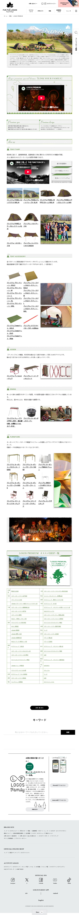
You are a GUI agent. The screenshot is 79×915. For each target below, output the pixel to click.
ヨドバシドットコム (49, 682)
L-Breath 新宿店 (15, 630)
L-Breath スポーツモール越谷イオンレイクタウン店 (24, 603)
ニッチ (45, 630)
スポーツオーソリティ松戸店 (18, 611)
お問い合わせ (32, 3)
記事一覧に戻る (40, 708)
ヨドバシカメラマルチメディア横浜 (20, 660)
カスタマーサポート (44, 836)
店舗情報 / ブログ (36, 830)
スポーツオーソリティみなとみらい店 (21, 651)
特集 (50, 11)
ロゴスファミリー (25, 852)
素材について (7, 833)
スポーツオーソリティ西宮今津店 (52, 626)
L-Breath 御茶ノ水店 (16, 634)
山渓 (45, 655)
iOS (26, 893)
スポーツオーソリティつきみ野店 (19, 655)
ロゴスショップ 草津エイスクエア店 (53, 600)
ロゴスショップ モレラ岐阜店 (19, 674)
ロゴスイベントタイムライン (57, 866)
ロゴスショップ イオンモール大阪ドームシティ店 (57, 607)
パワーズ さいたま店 (16, 600)
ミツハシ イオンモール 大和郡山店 (53, 596)
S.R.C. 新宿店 (15, 626)
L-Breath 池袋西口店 (16, 638)
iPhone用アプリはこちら (59, 785)
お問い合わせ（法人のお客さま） (28, 836)
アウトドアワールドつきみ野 (18, 670)
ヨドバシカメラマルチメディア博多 (53, 651)
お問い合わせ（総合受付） (10, 836)
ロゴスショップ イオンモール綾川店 (53, 646)
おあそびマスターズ (9, 869)
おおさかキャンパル (49, 611)
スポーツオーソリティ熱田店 (18, 678)
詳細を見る (35, 809)
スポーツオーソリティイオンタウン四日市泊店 (56, 591)
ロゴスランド (7, 866)
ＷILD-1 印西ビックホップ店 (19, 619)
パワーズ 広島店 (48, 641)
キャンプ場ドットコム (27, 866)
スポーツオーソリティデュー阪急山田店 (54, 615)
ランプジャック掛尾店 (17, 682)
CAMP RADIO (19, 869)
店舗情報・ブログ (59, 10)
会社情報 (28, 833)
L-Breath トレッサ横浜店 (17, 665)
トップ (5, 830)
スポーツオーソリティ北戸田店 (19, 596)
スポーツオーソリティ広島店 (51, 634)
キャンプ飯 (45, 866)
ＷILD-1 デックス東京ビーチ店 (19, 641)
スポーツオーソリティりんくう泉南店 (53, 619)
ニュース (68, 11)
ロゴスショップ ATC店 (50, 603)
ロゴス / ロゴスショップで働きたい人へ (42, 833)
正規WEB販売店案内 (18, 833)
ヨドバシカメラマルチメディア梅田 (53, 622)
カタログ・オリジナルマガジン (58, 830)
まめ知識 (38, 866)
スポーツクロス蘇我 (16, 615)
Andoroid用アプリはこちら (59, 800)
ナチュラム (47, 670)
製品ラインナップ (14, 852)
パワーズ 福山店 (48, 638)
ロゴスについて (31, 10)
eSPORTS (46, 665)
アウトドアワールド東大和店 (18, 622)
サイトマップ (54, 836)
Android (55, 893)
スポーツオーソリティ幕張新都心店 (20, 607)
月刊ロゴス (40, 11)
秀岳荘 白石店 (15, 591)
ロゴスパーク (16, 866)
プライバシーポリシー (21, 838)
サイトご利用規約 (8, 838)
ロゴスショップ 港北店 (17, 646)
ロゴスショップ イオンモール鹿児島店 (54, 660)
